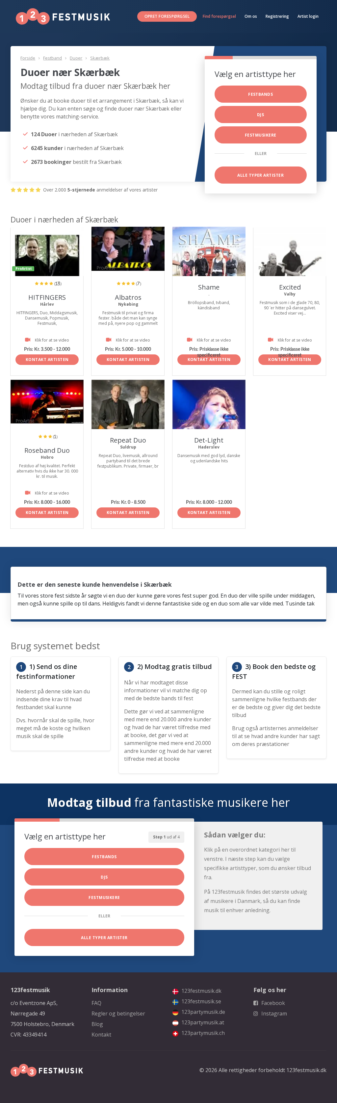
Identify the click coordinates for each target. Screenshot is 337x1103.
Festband (52, 58)
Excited (290, 287)
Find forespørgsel (219, 16)
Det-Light (208, 440)
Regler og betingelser (118, 1013)
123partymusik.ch (202, 1033)
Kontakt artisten (47, 359)
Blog (97, 1024)
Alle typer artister (260, 175)
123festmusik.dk (200, 990)
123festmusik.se (200, 1001)
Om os (251, 16)
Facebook (272, 1003)
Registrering (277, 16)
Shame (209, 287)
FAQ (96, 1003)
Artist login (308, 16)
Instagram (273, 1013)
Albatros (128, 297)
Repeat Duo (128, 440)
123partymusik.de (202, 1011)
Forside (27, 58)
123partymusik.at (202, 1022)
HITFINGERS (47, 297)
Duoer (76, 58)
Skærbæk (100, 58)
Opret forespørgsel (167, 16)
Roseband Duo (47, 450)
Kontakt (101, 1034)
